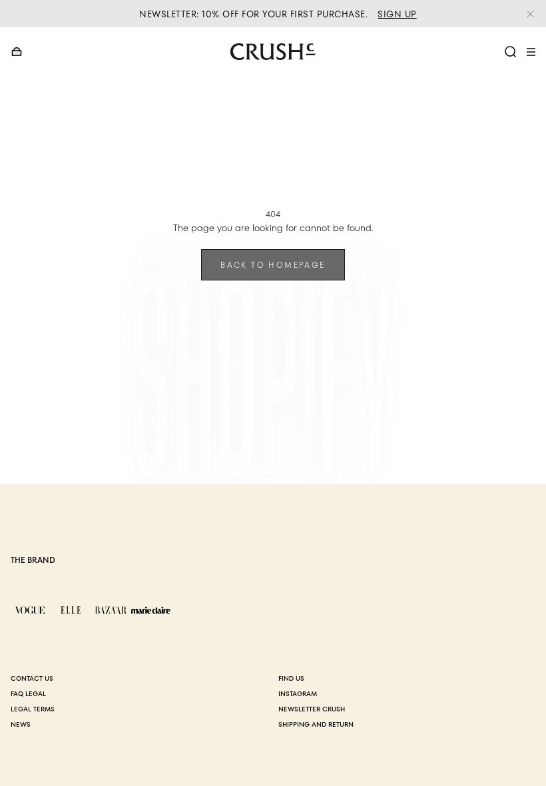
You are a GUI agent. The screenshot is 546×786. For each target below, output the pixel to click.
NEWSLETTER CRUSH (311, 709)
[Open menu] (531, 52)
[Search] (511, 52)
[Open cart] (17, 52)
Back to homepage (272, 264)
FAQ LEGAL (28, 694)
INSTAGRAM (297, 694)
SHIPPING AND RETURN (316, 724)
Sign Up (397, 14)
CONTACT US (32, 678)
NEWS (21, 724)
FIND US (291, 678)
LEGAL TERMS (33, 709)
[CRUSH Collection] (273, 51)
